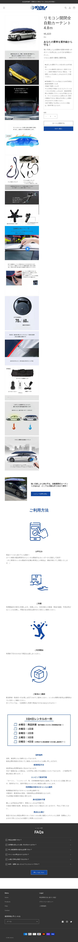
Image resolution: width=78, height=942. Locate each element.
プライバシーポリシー (46, 902)
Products (7, 902)
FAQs (6, 906)
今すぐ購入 (58, 129)
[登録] (37, 921)
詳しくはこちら (39, 872)
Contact (7, 910)
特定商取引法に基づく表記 (47, 897)
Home (6, 897)
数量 (45, 112)
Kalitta (12, 937)
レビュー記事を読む (40, 494)
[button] (4, 8)
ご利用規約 (42, 906)
